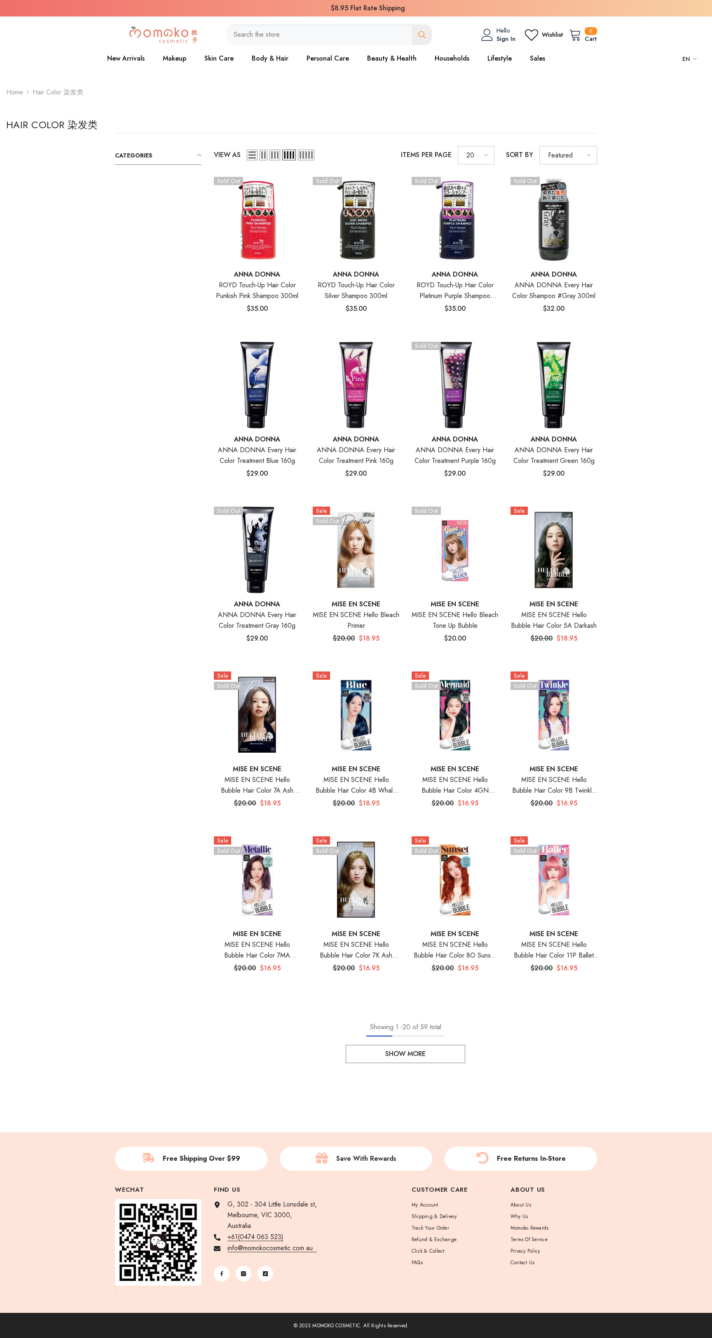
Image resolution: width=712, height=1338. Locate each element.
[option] (356, 8)
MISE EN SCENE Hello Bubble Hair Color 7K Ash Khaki (356, 950)
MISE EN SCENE (356, 604)
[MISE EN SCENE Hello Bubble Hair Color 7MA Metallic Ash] (257, 879)
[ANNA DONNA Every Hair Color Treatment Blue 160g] (257, 385)
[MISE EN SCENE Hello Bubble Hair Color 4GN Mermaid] (455, 714)
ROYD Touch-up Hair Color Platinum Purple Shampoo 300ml (455, 290)
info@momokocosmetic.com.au (272, 1248)
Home (14, 92)
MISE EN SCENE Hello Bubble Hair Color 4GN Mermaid (455, 785)
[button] (252, 155)
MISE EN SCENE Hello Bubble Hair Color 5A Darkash (554, 620)
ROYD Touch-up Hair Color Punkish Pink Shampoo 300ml (257, 290)
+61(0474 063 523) (255, 1237)
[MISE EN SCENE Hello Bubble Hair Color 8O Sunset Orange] (455, 879)
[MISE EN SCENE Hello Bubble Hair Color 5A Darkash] (554, 550)
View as (227, 155)
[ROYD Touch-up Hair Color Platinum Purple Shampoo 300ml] (455, 220)
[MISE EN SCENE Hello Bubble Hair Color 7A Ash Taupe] (257, 714)
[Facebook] (222, 1274)
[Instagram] (243, 1274)
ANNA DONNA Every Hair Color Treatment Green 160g (554, 455)
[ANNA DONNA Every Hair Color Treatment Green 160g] (554, 385)
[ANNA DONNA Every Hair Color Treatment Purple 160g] (455, 385)
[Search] (329, 34)
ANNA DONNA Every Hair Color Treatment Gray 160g (257, 620)
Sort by (519, 155)
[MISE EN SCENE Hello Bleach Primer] (356, 550)
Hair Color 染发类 (58, 92)
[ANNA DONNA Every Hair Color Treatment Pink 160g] (356, 385)
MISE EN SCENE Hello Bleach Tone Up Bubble (455, 620)
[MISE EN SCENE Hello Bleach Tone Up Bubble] (455, 550)
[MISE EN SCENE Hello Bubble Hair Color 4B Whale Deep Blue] (356, 714)
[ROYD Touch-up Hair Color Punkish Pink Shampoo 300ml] (257, 220)
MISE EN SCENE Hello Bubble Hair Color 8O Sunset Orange (455, 950)
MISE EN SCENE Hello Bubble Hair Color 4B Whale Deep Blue (356, 785)
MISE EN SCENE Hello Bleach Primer (356, 620)
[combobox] (319, 34)
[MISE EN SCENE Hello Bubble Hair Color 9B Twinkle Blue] (554, 714)
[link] (191, 1159)
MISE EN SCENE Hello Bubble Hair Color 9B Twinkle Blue (553, 785)
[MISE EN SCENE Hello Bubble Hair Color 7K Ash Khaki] (356, 879)
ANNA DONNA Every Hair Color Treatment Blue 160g (257, 455)
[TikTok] (265, 1274)
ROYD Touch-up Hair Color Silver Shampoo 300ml (356, 290)
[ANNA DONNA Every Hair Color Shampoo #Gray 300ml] (554, 220)
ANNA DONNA (257, 274)
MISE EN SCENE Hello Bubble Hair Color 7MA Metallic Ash (257, 950)
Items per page (426, 155)
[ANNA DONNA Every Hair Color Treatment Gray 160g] (257, 550)
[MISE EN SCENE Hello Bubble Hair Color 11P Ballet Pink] (554, 879)
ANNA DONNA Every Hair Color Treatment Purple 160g (455, 455)
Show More (405, 1054)
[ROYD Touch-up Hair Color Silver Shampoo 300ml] (356, 220)
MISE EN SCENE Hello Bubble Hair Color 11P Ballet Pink (554, 950)
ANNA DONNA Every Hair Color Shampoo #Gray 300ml (553, 290)
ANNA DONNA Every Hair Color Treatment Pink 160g (356, 455)
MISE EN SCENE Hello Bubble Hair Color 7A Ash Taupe (257, 785)
